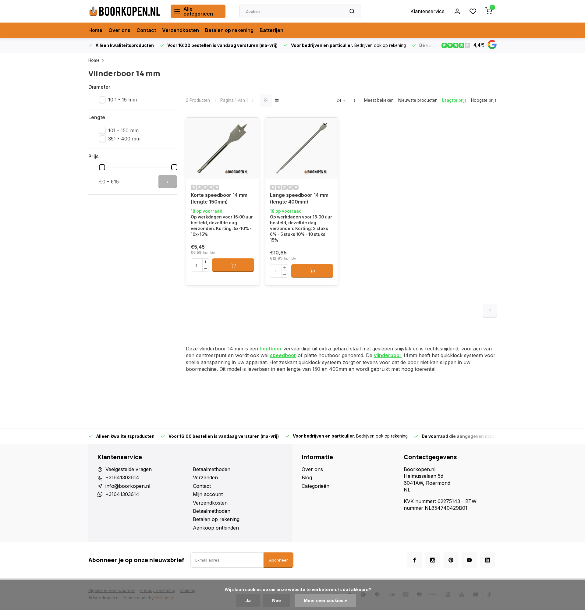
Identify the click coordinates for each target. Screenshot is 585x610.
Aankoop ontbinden (216, 528)
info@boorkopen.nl (127, 486)
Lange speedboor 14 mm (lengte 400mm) (299, 198)
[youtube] (469, 560)
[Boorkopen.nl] (124, 11)
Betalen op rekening (229, 30)
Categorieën (315, 486)
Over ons (119, 30)
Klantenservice (427, 11)
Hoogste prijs (484, 100)
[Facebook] (414, 560)
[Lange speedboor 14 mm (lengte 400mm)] (301, 148)
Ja (248, 600)
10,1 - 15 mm (122, 100)
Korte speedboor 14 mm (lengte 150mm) (219, 198)
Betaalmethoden (211, 469)
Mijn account (208, 494)
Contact (146, 30)
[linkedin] (487, 560)
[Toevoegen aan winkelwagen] (233, 265)
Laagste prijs (454, 100)
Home (95, 30)
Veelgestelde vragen (128, 469)
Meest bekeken (379, 100)
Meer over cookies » (325, 600)
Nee (276, 600)
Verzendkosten (180, 30)
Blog (307, 477)
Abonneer (278, 560)
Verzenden (205, 477)
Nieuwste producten (418, 100)
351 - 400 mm (124, 139)
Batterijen (271, 30)
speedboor (283, 355)
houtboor (271, 349)
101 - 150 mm (123, 130)
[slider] (102, 167)
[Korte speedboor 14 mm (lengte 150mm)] (222, 148)
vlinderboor (388, 355)
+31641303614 (122, 477)
